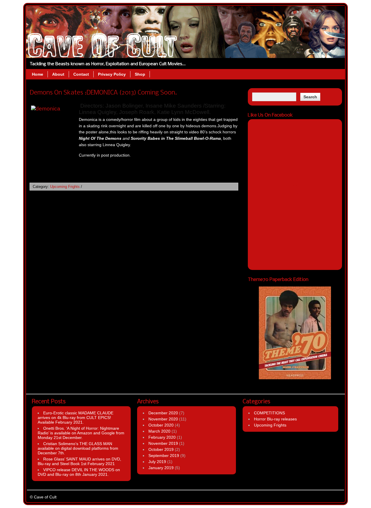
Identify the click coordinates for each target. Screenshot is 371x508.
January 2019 (161, 467)
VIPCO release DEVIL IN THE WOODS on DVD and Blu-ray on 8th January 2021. (79, 472)
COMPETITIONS (269, 413)
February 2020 (162, 437)
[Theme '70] (295, 332)
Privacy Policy (112, 74)
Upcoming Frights (65, 186)
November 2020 (163, 419)
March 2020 (159, 431)
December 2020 (163, 413)
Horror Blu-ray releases (275, 419)
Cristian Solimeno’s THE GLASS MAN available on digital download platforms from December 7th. (78, 448)
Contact (81, 74)
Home (37, 74)
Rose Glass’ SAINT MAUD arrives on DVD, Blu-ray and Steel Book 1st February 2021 (79, 461)
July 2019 (157, 461)
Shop (140, 74)
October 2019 (161, 449)
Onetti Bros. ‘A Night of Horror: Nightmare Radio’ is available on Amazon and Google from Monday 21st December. (81, 433)
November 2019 (163, 443)
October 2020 (161, 425)
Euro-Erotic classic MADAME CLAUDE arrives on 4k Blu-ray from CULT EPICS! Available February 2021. (75, 417)
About (58, 74)
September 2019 (163, 455)
